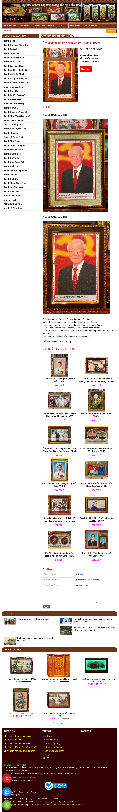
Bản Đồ (45, 758)
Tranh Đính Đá (11, 179)
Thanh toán (90, 25)
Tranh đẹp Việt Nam (13, 187)
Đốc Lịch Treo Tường (14, 103)
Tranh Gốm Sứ (11, 108)
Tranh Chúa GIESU (13, 191)
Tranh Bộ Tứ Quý (12, 158)
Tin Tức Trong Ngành (52, 747)
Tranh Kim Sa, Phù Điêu (15, 129)
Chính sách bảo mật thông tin (17, 743)
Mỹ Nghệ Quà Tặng (13, 204)
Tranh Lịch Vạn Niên (14, 66)
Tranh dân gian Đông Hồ (15, 78)
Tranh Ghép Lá (11, 166)
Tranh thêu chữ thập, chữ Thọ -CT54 (22, 713)
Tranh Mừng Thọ (12, 62)
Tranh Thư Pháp (12, 141)
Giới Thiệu (24, 25)
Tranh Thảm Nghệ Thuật (15, 183)
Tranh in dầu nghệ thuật (15, 70)
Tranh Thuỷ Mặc (11, 133)
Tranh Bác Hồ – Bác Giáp (16, 83)
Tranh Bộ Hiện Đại (12, 99)
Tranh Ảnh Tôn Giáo (44, 25)
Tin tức (63, 25)
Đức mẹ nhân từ (12, 196)
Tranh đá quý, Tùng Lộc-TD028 (22, 679)
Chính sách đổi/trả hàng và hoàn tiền (20, 747)
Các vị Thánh (10, 200)
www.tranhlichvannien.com (47, 804)
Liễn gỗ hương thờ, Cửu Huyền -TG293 (59, 679)
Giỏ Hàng (75, 25)
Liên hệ (45, 754)
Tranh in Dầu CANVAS (14, 95)
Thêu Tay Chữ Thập (13, 120)
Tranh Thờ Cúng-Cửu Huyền (17, 116)
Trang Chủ (10, 25)
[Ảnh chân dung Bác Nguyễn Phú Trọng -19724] (60, 77)
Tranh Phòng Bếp (12, 154)
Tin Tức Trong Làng (51, 743)
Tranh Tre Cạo (10, 175)
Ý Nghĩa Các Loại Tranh (53, 751)
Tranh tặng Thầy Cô (13, 150)
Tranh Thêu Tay (11, 53)
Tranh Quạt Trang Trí (14, 162)
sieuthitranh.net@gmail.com (24, 777)
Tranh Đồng (9, 41)
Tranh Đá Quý (10, 49)
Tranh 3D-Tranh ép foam (15, 170)
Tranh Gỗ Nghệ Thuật (14, 74)
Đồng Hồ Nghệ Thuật (14, 137)
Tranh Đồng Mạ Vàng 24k (16, 112)
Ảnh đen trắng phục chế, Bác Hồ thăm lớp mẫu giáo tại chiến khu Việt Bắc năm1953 (59, 521)
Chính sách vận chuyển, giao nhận (19, 751)
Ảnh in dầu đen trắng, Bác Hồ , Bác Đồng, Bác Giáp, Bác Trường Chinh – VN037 (60, 451)
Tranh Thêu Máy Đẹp (14, 57)
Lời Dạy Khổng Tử (13, 124)
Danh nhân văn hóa (13, 87)
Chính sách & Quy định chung (17, 736)
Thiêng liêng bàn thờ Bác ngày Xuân (33, 619)
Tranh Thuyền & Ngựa (14, 145)
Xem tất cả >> (59, 723)
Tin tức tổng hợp (50, 740)
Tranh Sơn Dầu (11, 91)
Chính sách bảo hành (13, 740)
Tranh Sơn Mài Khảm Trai (16, 45)
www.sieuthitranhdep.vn (71, 804)
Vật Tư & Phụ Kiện (13, 208)
